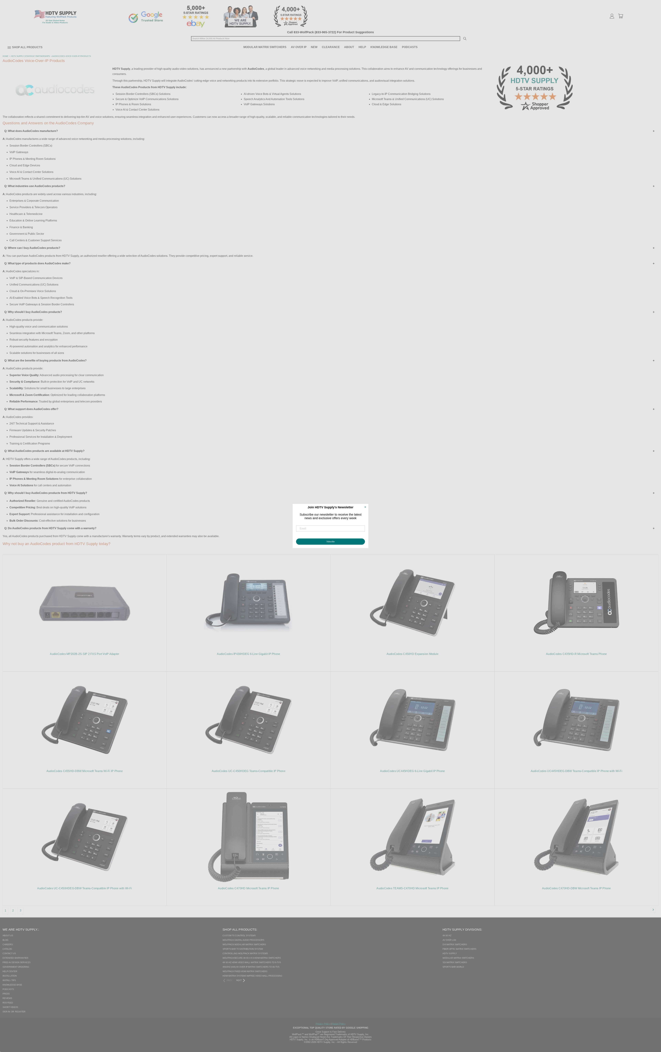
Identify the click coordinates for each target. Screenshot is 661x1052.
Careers (8, 944)
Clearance (331, 47)
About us (8, 935)
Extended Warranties (15, 958)
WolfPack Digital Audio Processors (243, 940)
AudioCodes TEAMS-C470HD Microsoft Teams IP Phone (412, 888)
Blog (5, 940)
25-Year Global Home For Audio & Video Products (55, 21)
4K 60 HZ (447, 935)
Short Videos (10, 1007)
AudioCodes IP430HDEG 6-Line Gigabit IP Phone (248, 653)
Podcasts (410, 47)
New (314, 47)
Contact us (9, 953)
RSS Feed (8, 1003)
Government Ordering (16, 967)
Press (6, 994)
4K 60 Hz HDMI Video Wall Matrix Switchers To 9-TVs (252, 962)
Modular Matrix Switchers (264, 47)
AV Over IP (299, 47)
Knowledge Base (383, 47)
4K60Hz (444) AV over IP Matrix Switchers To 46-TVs (251, 967)
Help (362, 47)
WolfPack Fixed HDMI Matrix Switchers (245, 971)
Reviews (7, 998)
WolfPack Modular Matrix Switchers (244, 944)
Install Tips (9, 980)
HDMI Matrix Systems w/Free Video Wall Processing (252, 976)
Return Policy (338, 1024)
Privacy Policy (323, 1024)
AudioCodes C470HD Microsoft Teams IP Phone (248, 888)
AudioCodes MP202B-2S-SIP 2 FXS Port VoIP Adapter (84, 653)
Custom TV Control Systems (239, 935)
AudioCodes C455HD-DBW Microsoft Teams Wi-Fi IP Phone (84, 771)
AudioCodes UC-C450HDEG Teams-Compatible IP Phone (248, 771)
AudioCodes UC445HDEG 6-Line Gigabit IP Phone (412, 771)
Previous (652, 1032)
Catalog (7, 949)
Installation (10, 976)
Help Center (10, 971)
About (349, 47)
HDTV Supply (450, 953)
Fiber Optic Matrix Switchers (459, 949)
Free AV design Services (16, 962)
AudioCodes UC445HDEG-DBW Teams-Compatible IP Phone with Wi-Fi (576, 771)
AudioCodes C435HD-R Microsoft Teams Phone (576, 653)
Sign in (7, 1011)
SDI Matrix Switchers (455, 962)
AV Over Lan (449, 940)
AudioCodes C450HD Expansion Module (413, 653)
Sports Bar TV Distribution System (243, 949)
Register (20, 1011)
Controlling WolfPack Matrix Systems (245, 953)
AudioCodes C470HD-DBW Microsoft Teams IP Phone (576, 888)
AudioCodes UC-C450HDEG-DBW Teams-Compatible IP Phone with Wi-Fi (84, 888)
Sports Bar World (453, 967)
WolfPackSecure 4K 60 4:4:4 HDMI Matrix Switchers (252, 958)
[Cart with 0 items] (620, 16)
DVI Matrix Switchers (455, 944)
